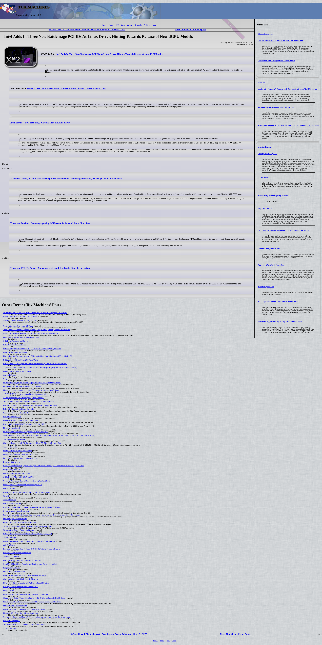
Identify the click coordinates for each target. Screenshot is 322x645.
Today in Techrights (10, 447)
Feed (154, 25)
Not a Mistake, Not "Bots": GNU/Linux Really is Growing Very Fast (27, 534)
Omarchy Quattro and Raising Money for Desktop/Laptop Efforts (26, 481)
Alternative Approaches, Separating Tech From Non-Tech (280, 321)
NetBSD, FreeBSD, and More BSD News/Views (20, 360)
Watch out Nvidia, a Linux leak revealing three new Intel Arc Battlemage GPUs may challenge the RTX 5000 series (66, 178)
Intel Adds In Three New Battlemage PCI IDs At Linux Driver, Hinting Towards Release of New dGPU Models (109, 54)
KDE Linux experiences (11, 621)
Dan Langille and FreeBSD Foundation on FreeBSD (22, 560)
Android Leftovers (9, 375)
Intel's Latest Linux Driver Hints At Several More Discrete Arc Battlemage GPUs (66, 88)
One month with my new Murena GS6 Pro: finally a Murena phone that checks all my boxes (36, 617)
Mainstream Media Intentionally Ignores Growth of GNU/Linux (25, 432)
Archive (147, 25)
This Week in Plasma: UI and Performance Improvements (24, 624)
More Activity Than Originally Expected (273, 196)
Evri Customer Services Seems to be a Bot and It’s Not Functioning (283, 230)
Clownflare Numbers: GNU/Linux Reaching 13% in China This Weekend (29, 541)
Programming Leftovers (11, 379)
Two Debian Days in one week (14, 439)
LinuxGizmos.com (265, 34)
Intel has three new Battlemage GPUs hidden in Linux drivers (40, 122)
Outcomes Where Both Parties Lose (271, 265)
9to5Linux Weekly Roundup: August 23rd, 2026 (276, 107)
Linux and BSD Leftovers (12, 462)
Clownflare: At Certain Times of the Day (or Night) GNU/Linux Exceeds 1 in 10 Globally (34, 598)
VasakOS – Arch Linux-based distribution (18, 413)
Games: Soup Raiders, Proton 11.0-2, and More (20, 316)
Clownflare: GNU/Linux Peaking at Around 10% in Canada (24, 609)
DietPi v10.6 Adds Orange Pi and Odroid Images (276, 61)
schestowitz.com (264, 147)
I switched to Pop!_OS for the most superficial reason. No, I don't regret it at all (32, 383)
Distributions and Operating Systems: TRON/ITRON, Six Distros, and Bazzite (31, 549)
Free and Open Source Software (15, 519)
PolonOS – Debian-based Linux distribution (18, 409)
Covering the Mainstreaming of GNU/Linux (18, 326)
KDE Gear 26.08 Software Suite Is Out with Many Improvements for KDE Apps (32, 602)
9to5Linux (262, 82)
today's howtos (8, 590)
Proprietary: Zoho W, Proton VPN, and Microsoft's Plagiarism (25, 594)
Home (104, 25)
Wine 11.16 (7, 496)
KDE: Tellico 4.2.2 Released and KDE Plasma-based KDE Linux (26, 583)
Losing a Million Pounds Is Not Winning (17, 451)
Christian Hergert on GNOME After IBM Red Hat (20, 579)
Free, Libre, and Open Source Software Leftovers (21, 337)
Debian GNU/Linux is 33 (12, 504)
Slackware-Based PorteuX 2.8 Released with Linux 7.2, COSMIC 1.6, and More (288, 125)
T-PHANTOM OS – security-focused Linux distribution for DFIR (26, 394)
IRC (117, 25)
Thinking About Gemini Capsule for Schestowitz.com (278, 301)
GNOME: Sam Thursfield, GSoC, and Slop (18, 477)
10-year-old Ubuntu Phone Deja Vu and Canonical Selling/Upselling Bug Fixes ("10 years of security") (40, 367)
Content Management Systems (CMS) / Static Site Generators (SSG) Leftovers (32, 349)
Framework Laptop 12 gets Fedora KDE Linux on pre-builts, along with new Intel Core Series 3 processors (41, 515)
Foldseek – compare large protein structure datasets (22, 386)
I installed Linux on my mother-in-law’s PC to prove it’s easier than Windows (31, 390)
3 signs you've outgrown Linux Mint (16, 511)
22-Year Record (264, 177)
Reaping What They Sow (267, 154)
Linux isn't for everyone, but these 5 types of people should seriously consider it (32, 507)
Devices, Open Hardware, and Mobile (16, 473)
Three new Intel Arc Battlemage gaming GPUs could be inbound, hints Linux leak (50, 223)
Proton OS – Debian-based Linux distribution (19, 522)
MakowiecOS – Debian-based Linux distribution (20, 613)
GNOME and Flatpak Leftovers (14, 345)
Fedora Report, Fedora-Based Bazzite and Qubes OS (22, 485)
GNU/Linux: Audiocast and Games (15, 341)
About (111, 25)
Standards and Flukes (11, 556)
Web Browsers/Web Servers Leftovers (17, 553)
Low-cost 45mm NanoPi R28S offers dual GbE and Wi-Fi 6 (280, 41)
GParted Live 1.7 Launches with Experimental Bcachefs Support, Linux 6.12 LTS (87, 29)
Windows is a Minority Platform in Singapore (19, 530)
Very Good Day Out (265, 208)
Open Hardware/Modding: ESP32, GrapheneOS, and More (24, 575)
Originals (138, 25)
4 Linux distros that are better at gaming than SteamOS (23, 398)
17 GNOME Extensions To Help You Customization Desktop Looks (27, 526)
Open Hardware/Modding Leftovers (15, 352)
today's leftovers (9, 545)
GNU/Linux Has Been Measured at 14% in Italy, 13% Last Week (26, 492)
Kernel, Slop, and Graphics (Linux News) (18, 371)
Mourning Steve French (11, 428)
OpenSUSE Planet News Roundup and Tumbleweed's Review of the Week (30, 564)
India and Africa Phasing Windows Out (17, 454)
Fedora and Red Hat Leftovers (14, 572)
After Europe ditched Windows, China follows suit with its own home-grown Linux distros (35, 313)
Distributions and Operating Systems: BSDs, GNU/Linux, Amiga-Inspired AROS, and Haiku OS (37, 356)
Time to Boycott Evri (266, 287)
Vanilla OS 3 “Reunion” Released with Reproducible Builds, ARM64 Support (287, 89)
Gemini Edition (126, 25)
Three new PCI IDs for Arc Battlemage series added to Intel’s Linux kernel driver (50, 268)
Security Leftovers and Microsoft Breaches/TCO (20, 587)
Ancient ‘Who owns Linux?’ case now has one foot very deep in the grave (30, 405)
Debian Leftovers (9, 488)
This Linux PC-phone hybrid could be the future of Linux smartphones (28, 401)
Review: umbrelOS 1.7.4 (12, 417)
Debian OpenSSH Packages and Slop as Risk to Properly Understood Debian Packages (35, 364)
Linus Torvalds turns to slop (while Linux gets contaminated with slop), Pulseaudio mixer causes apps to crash (43, 466)
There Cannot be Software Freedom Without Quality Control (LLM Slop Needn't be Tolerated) (36, 330)
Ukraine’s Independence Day (269, 249)
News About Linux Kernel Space (190, 29)
